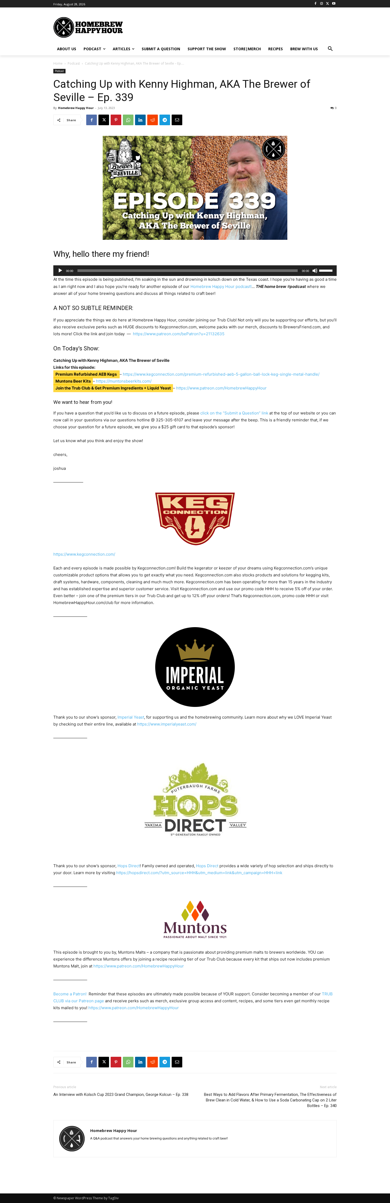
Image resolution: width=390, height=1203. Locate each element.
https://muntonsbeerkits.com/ (123, 381)
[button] (330, 49)
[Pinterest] (116, 120)
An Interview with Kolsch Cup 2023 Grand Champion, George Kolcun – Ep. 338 (120, 1094)
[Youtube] (334, 4)
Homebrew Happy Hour (76, 108)
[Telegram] (164, 120)
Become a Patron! (69, 993)
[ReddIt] (152, 120)
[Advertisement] (246, 27)
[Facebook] (316, 4)
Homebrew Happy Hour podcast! (221, 286)
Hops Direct (129, 865)
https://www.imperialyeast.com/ (166, 724)
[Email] (177, 120)
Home (58, 63)
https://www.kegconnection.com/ (84, 554)
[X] (327, 4)
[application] (195, 270)
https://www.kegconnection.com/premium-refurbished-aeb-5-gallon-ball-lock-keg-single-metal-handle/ (221, 374)
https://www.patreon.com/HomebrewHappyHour (221, 388)
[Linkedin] (140, 120)
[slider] (326, 270)
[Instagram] (322, 4)
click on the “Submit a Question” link (234, 413)
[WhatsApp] (128, 120)
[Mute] (315, 270)
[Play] (60, 270)
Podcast (74, 63)
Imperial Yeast (131, 717)
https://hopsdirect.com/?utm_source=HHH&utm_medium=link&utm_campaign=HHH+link (199, 872)
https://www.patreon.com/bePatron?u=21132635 (178, 333)
